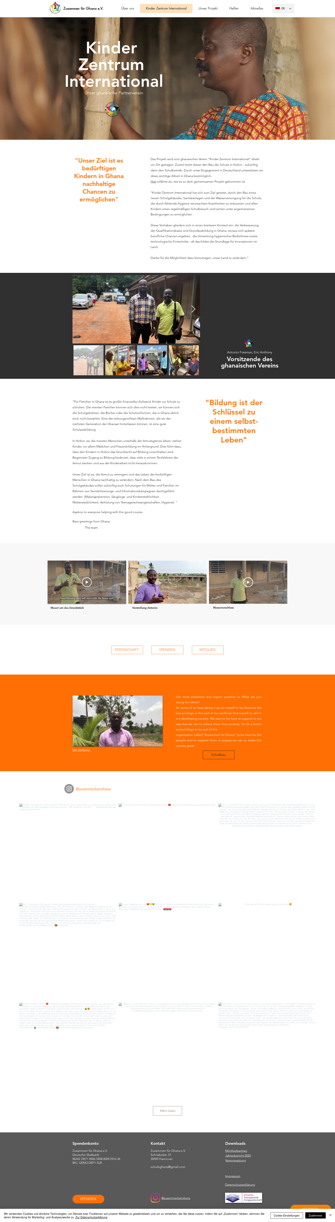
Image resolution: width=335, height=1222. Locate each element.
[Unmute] (139, 598)
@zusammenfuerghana (175, 1198)
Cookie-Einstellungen (287, 1215)
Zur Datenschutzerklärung (91, 1217)
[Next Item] (193, 309)
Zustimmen (315, 1215)
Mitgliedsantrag (236, 1151)
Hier (153, 181)
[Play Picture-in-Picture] (194, 598)
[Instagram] (69, 789)
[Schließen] (330, 1215)
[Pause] (133, 598)
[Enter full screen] (201, 598)
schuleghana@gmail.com (168, 1167)
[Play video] (87, 582)
